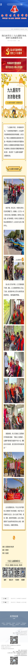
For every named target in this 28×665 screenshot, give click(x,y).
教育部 (3, 623)
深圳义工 (14, 625)
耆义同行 (22, 29)
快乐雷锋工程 (16, 29)
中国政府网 (8, 623)
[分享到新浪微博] (25, 45)
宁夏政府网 (11, 624)
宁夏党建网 (24, 623)
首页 (12, 29)
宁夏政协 (17, 624)
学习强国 (18, 623)
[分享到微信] (23, 45)
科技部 (13, 623)
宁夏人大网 (5, 624)
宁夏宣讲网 (22, 624)
